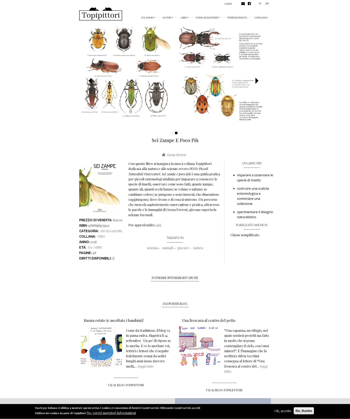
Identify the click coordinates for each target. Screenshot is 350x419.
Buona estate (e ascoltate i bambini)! (113, 320)
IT (260, 3)
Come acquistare (207, 17)
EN (267, 3)
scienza (152, 248)
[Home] (100, 13)
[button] (91, 80)
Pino (101, 236)
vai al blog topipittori (126, 385)
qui (158, 225)
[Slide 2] (176, 133)
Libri (184, 17)
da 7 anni (95, 247)
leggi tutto (146, 366)
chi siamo (147, 17)
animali (167, 248)
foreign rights (237, 17)
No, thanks (304, 411)
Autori (167, 17)
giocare (183, 248)
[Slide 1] (172, 133)
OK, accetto (282, 411)
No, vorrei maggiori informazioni (111, 413)
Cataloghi (261, 17)
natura (198, 248)
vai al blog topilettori (224, 390)
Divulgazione (111, 231)
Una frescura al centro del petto (208, 320)
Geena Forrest (176, 155)
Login (228, 3)
